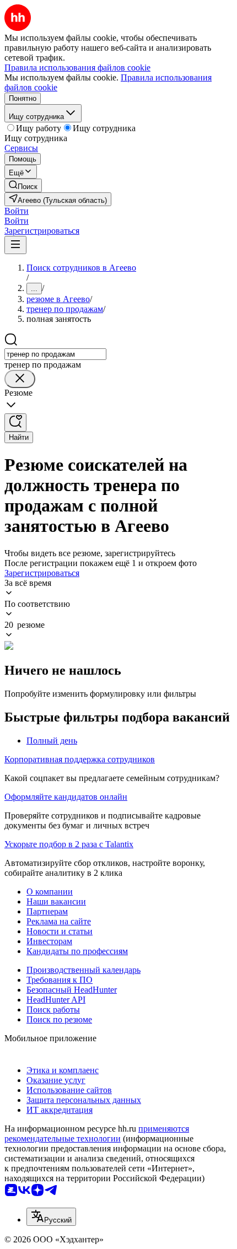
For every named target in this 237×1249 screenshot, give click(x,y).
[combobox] (55, 354)
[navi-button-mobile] (15, 245)
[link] (23, 185)
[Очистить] (19, 379)
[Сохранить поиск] (15, 422)
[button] (16, 211)
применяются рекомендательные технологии (96, 1133)
